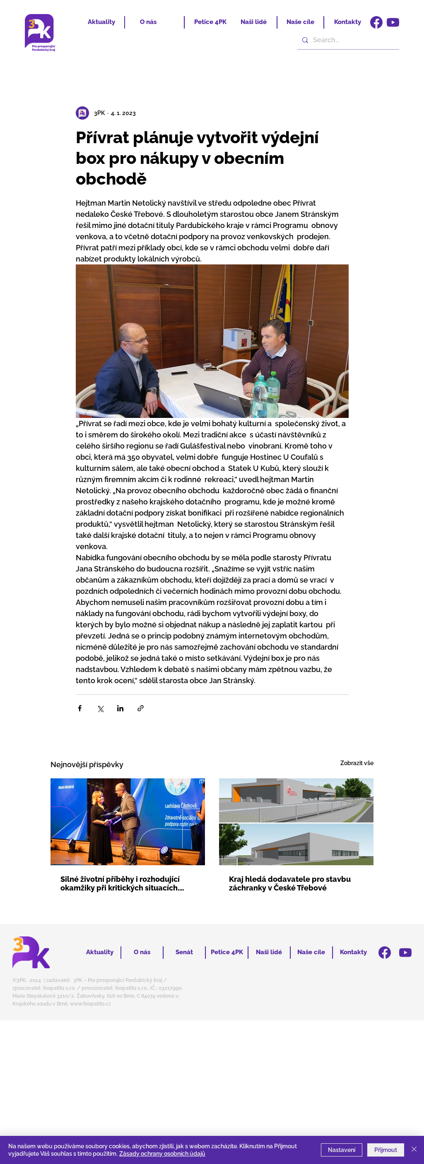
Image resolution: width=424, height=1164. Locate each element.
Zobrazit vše (356, 763)
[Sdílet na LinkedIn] (120, 708)
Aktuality (101, 22)
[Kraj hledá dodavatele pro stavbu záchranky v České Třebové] (296, 821)
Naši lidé (254, 22)
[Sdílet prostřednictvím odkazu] (141, 708)
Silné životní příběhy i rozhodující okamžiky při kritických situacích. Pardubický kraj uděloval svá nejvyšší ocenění (120, 883)
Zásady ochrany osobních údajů (162, 1153)
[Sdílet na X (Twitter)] (100, 708)
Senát (184, 952)
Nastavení (341, 1150)
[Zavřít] (414, 1149)
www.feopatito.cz (90, 1004)
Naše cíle (300, 22)
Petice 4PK (210, 22)
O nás (148, 22)
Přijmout (385, 1150)
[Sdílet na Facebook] (80, 708)
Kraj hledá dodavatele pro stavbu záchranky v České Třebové (290, 883)
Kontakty (347, 22)
